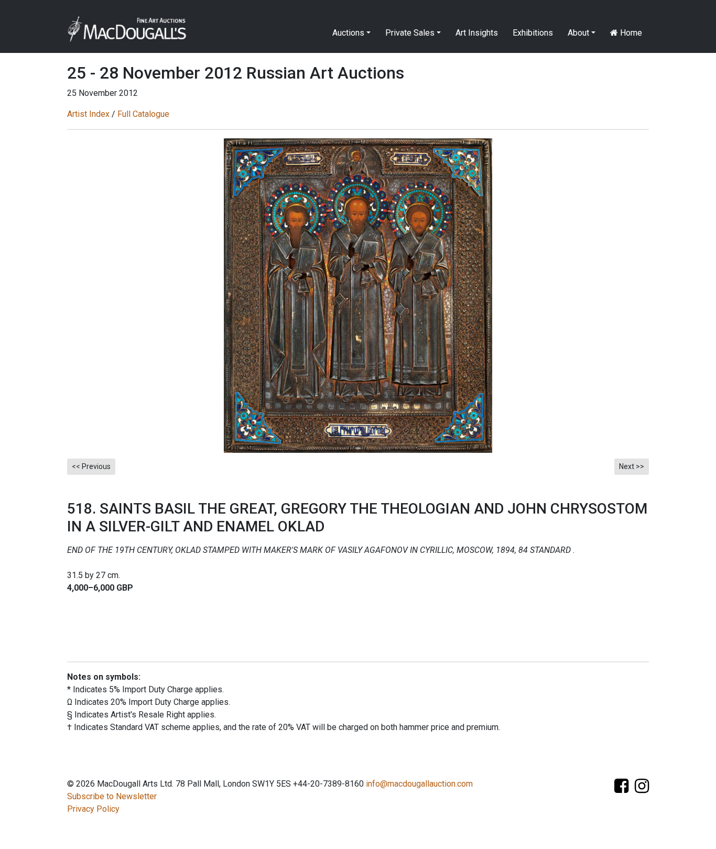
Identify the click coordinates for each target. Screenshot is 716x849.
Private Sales (410, 33)
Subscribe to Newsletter (112, 796)
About (578, 33)
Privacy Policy (93, 809)
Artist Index (88, 114)
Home (630, 33)
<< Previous (91, 466)
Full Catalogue (143, 114)
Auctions (348, 33)
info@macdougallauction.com (419, 784)
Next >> (631, 466)
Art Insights (476, 33)
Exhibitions (533, 33)
